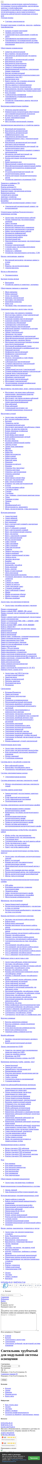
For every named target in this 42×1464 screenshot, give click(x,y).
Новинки (8, 1392)
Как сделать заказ (11, 1405)
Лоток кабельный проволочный (17, 985)
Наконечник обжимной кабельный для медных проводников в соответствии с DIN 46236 (22, 1126)
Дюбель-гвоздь (10, 557)
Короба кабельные (7, 1035)
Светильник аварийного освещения (18, 704)
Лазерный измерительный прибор (17, 442)
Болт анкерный (10, 522)
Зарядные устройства (8, 197)
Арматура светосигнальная (15, 52)
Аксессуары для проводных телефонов (19, 1182)
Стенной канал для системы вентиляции (20, 247)
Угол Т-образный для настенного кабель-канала (22, 954)
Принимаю (34, 1458)
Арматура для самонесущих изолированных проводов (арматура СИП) (21, 1051)
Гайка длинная (10, 541)
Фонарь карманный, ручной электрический (21, 741)
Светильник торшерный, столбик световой (21, 735)
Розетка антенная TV (8, 187)
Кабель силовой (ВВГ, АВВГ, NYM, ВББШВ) (17, 625)
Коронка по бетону (12, 330)
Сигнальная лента (11, 839)
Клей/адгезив (10, 563)
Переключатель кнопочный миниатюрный (21, 1255)
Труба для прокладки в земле (15, 843)
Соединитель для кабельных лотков (18, 1012)
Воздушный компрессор (14, 317)
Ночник (8, 698)
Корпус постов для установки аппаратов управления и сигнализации (20, 82)
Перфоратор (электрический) (16, 354)
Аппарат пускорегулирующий (16, 31)
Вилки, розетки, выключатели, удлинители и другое (20, 1228)
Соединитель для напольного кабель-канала (21, 939)
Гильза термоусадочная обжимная (17, 1098)
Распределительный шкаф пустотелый (19, 820)
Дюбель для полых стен (14, 551)
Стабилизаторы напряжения (15, 94)
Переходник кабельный (14, 1209)
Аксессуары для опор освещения (17, 748)
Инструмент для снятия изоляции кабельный (21, 398)
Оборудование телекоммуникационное (15, 1179)
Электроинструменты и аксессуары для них (17, 309)
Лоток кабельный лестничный (16, 981)
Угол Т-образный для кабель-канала (18, 952)
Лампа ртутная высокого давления (13, 642)
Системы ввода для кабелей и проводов (15, 762)
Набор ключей (10, 456)
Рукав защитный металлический (17, 797)
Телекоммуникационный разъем (17, 1221)
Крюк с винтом (10, 569)
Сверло (8, 367)
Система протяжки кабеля (14, 487)
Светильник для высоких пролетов (18, 714)
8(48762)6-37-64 (19, 1282)
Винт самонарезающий (13, 538)
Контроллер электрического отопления (19, 229)
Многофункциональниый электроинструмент (22, 338)
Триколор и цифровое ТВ (10, 183)
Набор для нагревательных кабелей (18, 231)
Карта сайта (9, 1396)
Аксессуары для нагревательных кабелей (20, 218)
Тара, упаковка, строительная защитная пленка (22, 495)
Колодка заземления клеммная (16, 1022)
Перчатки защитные (12, 681)
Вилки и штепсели (12, 1238)
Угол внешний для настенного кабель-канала (21, 947)
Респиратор (9, 685)
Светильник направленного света (17, 725)
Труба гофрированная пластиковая (18, 799)
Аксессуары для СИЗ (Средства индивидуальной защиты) (16, 674)
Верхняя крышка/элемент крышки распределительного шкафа (17, 809)
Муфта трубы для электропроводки (18, 835)
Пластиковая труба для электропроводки (20, 837)
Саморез (8, 580)
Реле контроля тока (12, 1169)
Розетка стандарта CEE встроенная (18, 1152)
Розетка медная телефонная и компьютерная (21, 1217)
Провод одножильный (9, 609)
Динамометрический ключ (15, 425)
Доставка (8, 1274)
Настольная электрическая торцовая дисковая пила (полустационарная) (22, 343)
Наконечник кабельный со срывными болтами (22, 1112)
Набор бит (9, 452)
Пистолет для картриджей (14, 480)
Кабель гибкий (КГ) (8, 627)
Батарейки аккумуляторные (11, 199)
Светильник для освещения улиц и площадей (22, 716)
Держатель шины (11, 891)
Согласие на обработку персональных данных (22, 1414)
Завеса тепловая (11, 223)
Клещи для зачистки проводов (16, 429)
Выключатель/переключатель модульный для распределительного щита (21, 147)
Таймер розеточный (12, 1267)
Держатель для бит (12, 423)
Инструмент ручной (8, 413)
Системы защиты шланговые (11, 790)
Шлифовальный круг (13, 505)
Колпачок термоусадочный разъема (18, 1102)
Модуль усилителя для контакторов (18, 87)
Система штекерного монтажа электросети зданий (19, 780)
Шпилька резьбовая (12, 598)
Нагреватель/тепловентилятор (16, 235)
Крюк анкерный (11, 567)
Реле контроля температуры (15, 1167)
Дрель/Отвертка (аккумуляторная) (17, 326)
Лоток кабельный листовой (15, 983)
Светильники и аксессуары (15, 12)
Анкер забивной (11, 518)
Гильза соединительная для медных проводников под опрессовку (18, 1093)
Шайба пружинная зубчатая (15, 594)
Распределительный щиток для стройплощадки (22, 872)
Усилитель (9, 1224)
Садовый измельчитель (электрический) (20, 363)
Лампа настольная (12, 694)
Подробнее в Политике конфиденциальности (14, 1460)
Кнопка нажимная (12, 1249)
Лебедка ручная (11, 444)
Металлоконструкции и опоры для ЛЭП (20, 1058)
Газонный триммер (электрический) (18, 321)
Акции (7, 1390)
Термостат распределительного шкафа (19, 822)
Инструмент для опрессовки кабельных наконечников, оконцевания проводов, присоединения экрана (19, 394)
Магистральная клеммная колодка (17, 897)
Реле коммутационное (13, 1165)
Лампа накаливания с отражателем (13, 652)
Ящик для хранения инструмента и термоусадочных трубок (18, 1140)
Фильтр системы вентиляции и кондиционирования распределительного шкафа (23, 825)
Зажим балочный (11, 1065)
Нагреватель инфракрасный (15, 233)
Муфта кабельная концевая (15, 1106)
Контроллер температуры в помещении (19, 227)
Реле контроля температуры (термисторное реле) (23, 91)
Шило (7, 503)
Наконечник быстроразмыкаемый (17, 1110)
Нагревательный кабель (14, 237)
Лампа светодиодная (8, 646)
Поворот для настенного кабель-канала (19, 937)
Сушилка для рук (11, 249)
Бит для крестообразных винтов (17, 419)
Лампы (31, 10)
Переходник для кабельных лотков (18, 995)
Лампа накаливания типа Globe (12, 640)
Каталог (8, 1388)
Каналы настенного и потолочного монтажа (17, 916)
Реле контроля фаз (12, 1171)
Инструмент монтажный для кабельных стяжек (22, 427)
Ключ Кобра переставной (14, 435)
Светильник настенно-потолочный (18, 727)
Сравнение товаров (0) (9, 1374)
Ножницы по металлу (13, 464)
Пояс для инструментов (14, 481)
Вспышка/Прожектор (13, 692)
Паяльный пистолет (12, 350)
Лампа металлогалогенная (10, 662)
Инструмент (11, 10)
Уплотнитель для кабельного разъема (19, 769)
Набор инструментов (13, 454)
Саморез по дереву (12, 582)
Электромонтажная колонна (15, 777)
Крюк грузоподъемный (13, 571)
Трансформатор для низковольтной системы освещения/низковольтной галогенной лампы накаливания (22, 42)
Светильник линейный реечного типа (19, 718)
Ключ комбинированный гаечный (17, 437)
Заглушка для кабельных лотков (17, 964)
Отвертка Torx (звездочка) (14, 468)
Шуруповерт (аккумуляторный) (16, 379)
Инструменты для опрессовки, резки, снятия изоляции (21, 389)
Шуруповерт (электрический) (16, 381)
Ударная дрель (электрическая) (16, 373)
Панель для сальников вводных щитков (19, 870)
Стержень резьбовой (12, 588)
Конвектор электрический (14, 225)
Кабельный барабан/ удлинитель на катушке (21, 328)
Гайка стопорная (11, 545)
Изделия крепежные (8, 512)
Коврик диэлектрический (14, 679)
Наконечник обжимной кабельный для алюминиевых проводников (19, 1118)
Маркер (8, 448)
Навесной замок (11, 460)
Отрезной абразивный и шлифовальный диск (22, 348)
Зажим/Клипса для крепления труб (18, 1069)
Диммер (8, 1245)
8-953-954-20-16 (6, 1282)
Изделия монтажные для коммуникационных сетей (20, 1195)
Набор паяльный (11, 294)
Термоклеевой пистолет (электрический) (20, 369)
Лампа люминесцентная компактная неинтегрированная (14, 665)
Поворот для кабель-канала (15, 935)
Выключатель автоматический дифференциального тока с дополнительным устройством (21, 138)
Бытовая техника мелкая (10, 279)
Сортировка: (5, 1364)
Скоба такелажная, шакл (14, 586)
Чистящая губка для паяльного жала (18, 305)
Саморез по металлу (12, 584)
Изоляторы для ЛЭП (12, 1056)
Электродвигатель (12, 268)
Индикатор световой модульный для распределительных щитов (18, 155)
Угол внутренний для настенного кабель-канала (23, 951)
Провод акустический (9, 623)
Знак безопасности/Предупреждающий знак (21, 1192)
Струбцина (9, 493)
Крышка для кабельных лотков (16, 970)
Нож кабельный (11, 404)
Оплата (8, 1273)
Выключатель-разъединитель (15, 63)
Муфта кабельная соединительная (17, 1108)
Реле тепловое (10, 93)
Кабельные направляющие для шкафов (19, 895)
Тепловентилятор (11, 275)
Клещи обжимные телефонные (16, 431)
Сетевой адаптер (11, 1219)
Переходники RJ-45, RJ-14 (15, 1211)
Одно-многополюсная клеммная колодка (20, 1028)
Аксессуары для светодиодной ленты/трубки (21, 750)
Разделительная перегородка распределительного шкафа (15, 817)
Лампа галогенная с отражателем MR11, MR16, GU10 (20, 658)
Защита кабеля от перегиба (15, 1199)
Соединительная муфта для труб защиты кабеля (22, 841)
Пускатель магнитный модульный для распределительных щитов (19, 173)
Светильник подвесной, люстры (17, 731)
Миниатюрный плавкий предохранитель (20, 164)
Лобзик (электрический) (14, 332)
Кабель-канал (10, 921)
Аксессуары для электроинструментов (15, 602)
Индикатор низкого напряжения (17, 116)
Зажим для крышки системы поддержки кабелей (23, 966)
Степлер (8, 491)
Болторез (8, 421)
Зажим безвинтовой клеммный (16, 904)
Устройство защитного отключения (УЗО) (20, 179)
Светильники (6, 689)
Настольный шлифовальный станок (18, 346)
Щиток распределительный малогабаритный (21, 874)
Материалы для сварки (13, 334)
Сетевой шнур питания (9, 195)
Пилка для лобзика (12, 356)
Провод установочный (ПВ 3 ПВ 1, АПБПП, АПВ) (20, 621)
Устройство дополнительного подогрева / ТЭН (22, 253)
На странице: (6, 1368)
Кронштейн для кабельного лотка (17, 968)
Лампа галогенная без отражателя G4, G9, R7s (18, 667)
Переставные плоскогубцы (15, 478)
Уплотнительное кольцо (14, 801)
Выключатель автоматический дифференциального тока (16, 134)
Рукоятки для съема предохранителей (19, 483)
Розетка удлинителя (12, 1265)
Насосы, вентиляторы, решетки (12, 256)
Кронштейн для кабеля (13, 565)
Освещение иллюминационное (16, 700)
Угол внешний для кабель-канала (17, 945)
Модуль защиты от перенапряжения (18, 85)
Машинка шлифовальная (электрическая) (20, 336)
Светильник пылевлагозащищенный (18, 733)
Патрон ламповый (12, 756)
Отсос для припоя (11, 296)
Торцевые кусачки (12, 499)
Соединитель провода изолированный (19, 1079)
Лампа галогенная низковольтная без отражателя (19, 656)
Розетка (8, 1263)
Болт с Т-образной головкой (15, 528)
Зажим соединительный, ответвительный (20, 1100)
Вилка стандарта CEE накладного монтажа (21, 1150)
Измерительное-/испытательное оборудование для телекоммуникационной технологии (22, 113)
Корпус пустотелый (12, 860)
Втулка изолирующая (13, 540)
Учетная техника (7, 18)
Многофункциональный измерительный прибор (23, 166)
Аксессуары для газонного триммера (18, 313)
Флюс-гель (9, 303)
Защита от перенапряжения (15, 67)
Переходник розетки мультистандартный (20, 1257)
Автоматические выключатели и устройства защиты (20, 125)
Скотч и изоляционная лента (15, 1135)
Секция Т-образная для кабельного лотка (20, 1009)
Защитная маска (11, 677)
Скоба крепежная (11, 1075)
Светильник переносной (14, 729)
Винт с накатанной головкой (15, 536)
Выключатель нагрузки (13, 61)
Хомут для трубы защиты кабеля (17, 847)
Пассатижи (9, 476)
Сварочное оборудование (14, 365)
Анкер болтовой (11, 516)
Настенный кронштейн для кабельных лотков (22, 991)
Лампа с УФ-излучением (10, 648)
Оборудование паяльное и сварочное (14, 288)
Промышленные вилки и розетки (13, 1145)
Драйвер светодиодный (14, 33)
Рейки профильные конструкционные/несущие (22, 1005)
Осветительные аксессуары (11, 745)
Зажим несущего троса (13, 1067)
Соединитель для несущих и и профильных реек (23, 1014)
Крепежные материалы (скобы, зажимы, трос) (18, 1062)
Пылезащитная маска (13, 683)
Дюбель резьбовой (12, 553)
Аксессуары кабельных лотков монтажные (21, 962)
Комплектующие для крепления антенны (16, 191)
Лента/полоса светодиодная (15, 696)
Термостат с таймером (13, 251)
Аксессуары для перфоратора (16, 417)
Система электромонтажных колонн (14, 773)
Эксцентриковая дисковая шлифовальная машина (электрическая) (20, 384)
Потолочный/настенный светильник (18, 702)
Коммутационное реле (13, 162)
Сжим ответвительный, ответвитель (18, 1131)
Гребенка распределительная (15, 65)
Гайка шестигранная (12, 547)
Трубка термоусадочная (13, 1137)
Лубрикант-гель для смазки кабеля (18, 1104)
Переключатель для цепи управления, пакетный (23, 89)
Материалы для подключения (12, 901)
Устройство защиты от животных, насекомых (22, 284)
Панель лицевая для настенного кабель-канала (22, 933)
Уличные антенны (7, 185)
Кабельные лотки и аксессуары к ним (15, 958)
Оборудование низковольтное (12, 48)
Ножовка (8, 466)
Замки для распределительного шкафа (19, 893)
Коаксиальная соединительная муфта (18, 1205)
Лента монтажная (11, 573)
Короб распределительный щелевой (18, 1043)
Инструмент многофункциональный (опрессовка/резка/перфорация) (18, 401)
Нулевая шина (10, 1026)
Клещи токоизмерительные (15, 117)
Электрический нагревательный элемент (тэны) (18, 203)
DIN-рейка (9, 885)
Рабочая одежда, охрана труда (12, 669)
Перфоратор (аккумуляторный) (16, 352)
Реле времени (10, 1163)
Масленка (8, 450)
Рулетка (8, 485)
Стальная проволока (12, 1081)
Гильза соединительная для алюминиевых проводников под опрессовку (20, 1089)
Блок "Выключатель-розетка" (16, 1236)
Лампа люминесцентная (10, 660)
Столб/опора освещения (14, 758)
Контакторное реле (12, 79)
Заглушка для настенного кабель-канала (20, 919)
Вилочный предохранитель (15, 129)
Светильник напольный (14, 723)
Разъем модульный (12, 1213)
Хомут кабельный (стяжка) (15, 590)
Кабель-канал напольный (14, 923)
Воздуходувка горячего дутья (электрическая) (22, 315)
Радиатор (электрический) (14, 245)
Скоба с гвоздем (11, 1077)
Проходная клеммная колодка (16, 1030)
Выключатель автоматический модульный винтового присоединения (20, 143)
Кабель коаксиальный (9, 632)
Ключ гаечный (10, 433)
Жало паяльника (11, 292)
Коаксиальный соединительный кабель (19, 1207)
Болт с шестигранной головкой (16, 530)
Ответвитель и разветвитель (11, 189)
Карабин (8, 561)
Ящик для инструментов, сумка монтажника (21, 509)
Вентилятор (9, 282)
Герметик (8, 549)
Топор (7, 497)
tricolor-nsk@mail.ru (8, 1427)
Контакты (8, 1278)
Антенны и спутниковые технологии (19, 5)
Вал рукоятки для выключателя (16, 54)
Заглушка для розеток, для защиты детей (20, 1247)
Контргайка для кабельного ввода (17, 767)
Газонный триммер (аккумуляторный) (19, 319)
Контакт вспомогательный (15, 73)
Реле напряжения (11, 1173)
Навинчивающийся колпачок (16, 575)
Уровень (8, 501)
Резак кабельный (11, 406)
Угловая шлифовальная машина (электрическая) (22, 371)
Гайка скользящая (11, 543)
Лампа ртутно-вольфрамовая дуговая (14, 644)
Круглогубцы (10, 439)
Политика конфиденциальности (17, 1412)
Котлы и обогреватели (9, 271)
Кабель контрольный (8, 634)
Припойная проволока (13, 302)
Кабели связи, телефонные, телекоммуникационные (20, 636)
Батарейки (5, 201)
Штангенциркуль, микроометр (16, 507)
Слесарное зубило (11, 489)
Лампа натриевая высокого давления (14, 638)
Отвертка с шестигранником (15, 472)
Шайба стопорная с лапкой (15, 596)
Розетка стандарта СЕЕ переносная (18, 1156)
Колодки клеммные (8, 1018)
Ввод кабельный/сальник (14, 765)
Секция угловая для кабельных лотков (19, 1011)
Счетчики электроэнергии (15, 21)
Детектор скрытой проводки (15, 110)
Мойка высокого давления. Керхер (18, 340)
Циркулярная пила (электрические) (18, 375)
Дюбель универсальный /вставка (17, 555)
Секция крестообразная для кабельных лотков (22, 1007)
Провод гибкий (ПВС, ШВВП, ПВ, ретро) (16, 611)
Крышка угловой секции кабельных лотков (21, 979)
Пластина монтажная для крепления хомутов (21, 1073)
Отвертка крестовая (12, 470)
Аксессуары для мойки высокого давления (21, 605)
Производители (11, 1394)
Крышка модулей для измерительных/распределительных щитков (19, 863)
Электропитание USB (13, 1269)
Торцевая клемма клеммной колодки (18, 1032)
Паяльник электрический (14, 298)
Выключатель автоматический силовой (19, 59)
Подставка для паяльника (14, 300)
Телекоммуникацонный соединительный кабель (23, 1223)
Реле (2, 1160)
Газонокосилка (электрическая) (16, 324)
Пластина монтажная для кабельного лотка (21, 997)
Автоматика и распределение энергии (15, 4)
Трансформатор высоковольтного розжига (20, 38)
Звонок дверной (11, 1190)
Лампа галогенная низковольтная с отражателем (18, 654)
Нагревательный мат (12, 239)
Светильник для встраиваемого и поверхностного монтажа (17, 711)
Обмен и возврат (11, 1276)
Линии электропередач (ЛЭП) (12, 1046)
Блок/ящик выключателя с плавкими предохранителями (18, 888)
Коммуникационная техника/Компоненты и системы (20, 1186)
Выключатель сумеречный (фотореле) (19, 1242)
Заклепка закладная (12, 559)
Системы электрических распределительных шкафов (20, 805)
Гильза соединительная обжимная (17, 1096)
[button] (21, 1384)
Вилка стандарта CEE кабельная (17, 1148)
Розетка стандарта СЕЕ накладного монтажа (21, 1154)
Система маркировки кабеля (15, 1133)
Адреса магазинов (7, 1433)
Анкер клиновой (11, 520)
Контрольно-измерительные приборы (15, 106)
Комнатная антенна (8, 193)
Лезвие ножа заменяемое (14, 446)
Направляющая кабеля (13, 1071)
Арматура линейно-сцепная (15, 1054)
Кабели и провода (22, 10)
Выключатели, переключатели (16, 1240)
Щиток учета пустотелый (14, 876)
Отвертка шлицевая (12, 474)
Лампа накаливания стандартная (13, 650)
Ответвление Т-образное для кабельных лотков (22, 993)
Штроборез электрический (15, 377)
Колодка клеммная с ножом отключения (20, 1024)
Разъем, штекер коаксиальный (16, 1215)
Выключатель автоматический (16, 131)
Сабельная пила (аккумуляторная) (17, 362)
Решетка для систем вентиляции (17, 266)
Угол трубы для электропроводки (17, 845)
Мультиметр (9, 119)
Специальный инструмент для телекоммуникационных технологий (18, 409)
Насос (7, 264)
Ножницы (9, 462)
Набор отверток (11, 458)
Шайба (7, 592)
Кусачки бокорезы (11, 441)
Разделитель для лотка (13, 1003)
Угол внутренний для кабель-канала (18, 949)
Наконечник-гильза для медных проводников (22, 1129)
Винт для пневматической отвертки (18, 532)
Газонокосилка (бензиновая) (15, 323)
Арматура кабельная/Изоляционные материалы (18, 1085)
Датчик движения (11, 1244)
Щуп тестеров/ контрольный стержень (19, 121)
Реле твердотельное (12, 1175)
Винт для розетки (11, 534)
